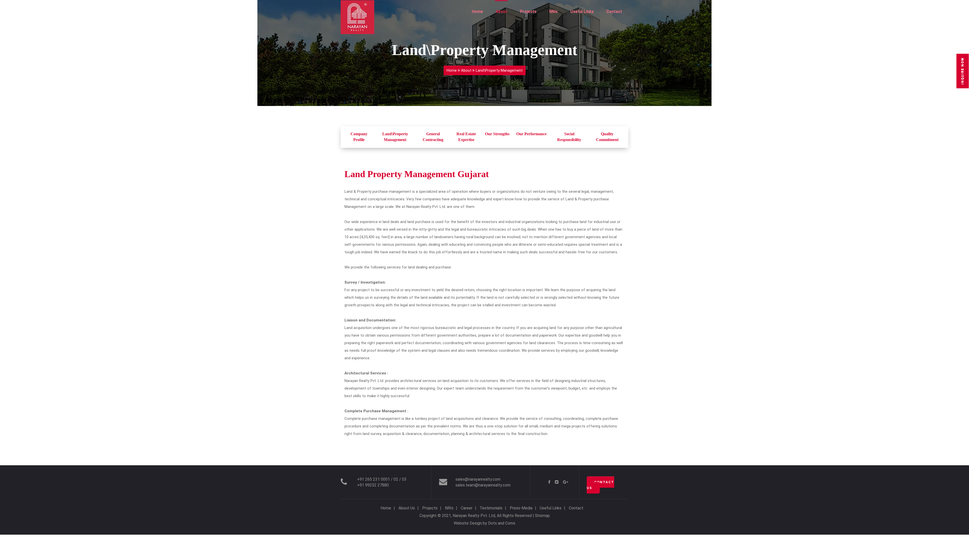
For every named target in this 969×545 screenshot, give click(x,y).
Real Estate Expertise (466, 137)
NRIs (553, 11)
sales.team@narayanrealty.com (482, 485)
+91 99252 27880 (373, 485)
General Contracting (433, 137)
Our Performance (531, 134)
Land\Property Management (395, 137)
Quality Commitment (607, 137)
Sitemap (542, 515)
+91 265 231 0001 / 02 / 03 (382, 479)
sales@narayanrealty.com (477, 479)
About (501, 11)
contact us (600, 485)
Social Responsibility (569, 137)
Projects (528, 11)
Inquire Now (962, 71)
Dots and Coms (501, 523)
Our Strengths (497, 134)
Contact (614, 11)
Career (466, 508)
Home (477, 11)
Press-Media (521, 508)
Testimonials (491, 508)
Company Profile (359, 137)
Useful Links (582, 11)
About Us (406, 508)
